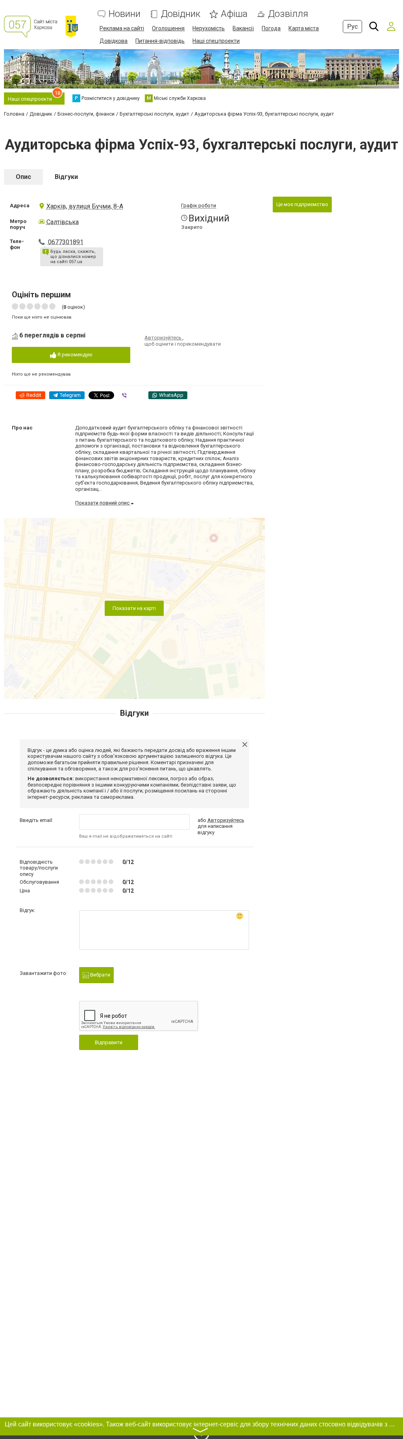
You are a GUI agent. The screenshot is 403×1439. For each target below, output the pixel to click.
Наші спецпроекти (216, 41)
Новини (124, 14)
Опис (23, 177)
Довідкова (114, 41)
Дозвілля (288, 14)
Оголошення (168, 28)
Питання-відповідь (160, 41)
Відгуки (66, 177)
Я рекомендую (74, 354)
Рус (352, 26)
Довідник (180, 14)
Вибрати (99, 975)
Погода (271, 28)
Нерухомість (208, 28)
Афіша (234, 14)
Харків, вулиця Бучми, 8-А (84, 206)
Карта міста (303, 28)
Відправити (108, 1042)
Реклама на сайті (122, 28)
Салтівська (62, 222)
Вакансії (243, 28)
